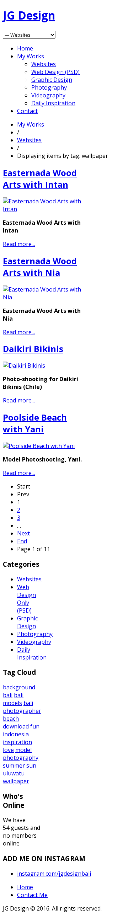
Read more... (19, 244)
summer (14, 765)
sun (31, 765)
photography (20, 758)
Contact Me (32, 895)
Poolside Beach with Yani (35, 423)
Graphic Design (51, 80)
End (22, 541)
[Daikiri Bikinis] (24, 365)
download (16, 726)
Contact (27, 111)
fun (34, 726)
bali (7, 695)
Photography (49, 87)
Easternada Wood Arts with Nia (40, 266)
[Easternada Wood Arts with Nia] (44, 297)
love (8, 750)
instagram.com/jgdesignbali (54, 873)
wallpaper (16, 781)
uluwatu (14, 773)
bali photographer (22, 707)
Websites (43, 64)
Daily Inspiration (53, 103)
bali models (13, 699)
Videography (48, 95)
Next (23, 533)
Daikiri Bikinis (33, 348)
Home (25, 48)
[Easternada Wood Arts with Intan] (44, 209)
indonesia (16, 734)
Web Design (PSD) (55, 72)
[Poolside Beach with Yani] (39, 446)
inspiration (17, 742)
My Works (30, 56)
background (19, 687)
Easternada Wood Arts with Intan (40, 178)
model (23, 750)
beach (11, 718)
